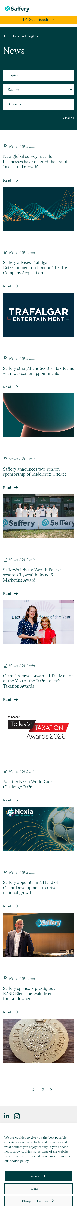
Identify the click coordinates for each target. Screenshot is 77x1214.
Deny (34, 1188)
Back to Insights (24, 36)
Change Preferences (35, 1201)
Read (7, 180)
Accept (34, 1176)
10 (42, 1089)
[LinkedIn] (7, 1116)
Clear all (68, 118)
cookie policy (19, 1161)
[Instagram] (17, 1116)
